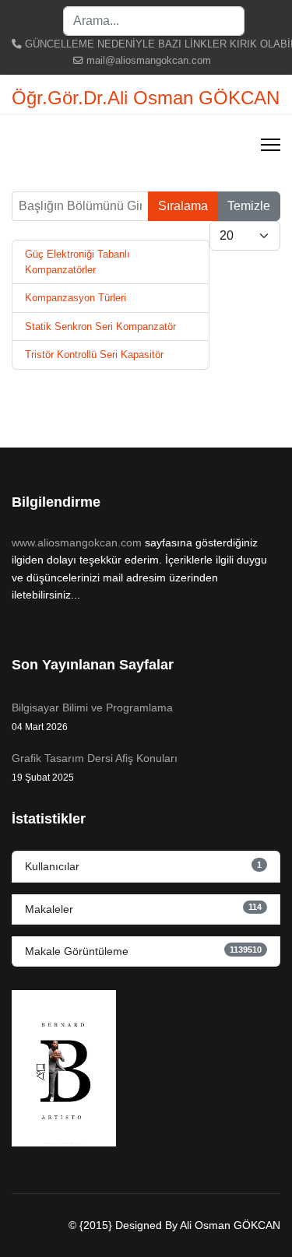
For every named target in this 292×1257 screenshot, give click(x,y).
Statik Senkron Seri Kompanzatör (100, 326)
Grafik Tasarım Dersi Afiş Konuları (95, 767)
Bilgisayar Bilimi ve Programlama (92, 716)
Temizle (248, 205)
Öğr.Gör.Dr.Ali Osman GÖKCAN (146, 98)
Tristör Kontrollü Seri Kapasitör (94, 354)
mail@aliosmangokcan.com (148, 60)
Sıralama (183, 205)
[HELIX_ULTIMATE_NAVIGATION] (270, 144)
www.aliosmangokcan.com (77, 542)
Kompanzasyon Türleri (75, 298)
